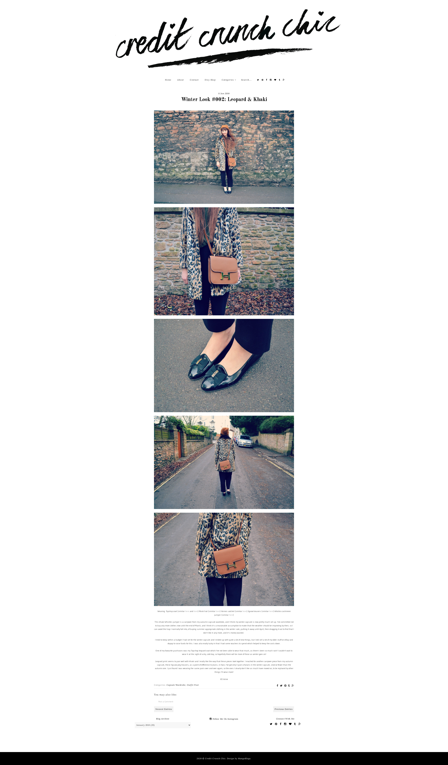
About (180, 80)
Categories (228, 80)
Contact (194, 80)
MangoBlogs (244, 758)
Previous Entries (284, 709)
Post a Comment (165, 701)
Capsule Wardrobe (176, 685)
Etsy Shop (210, 80)
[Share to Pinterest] (285, 685)
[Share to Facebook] (277, 685)
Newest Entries (163, 709)
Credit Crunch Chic (215, 758)
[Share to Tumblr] (289, 685)
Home (168, 80)
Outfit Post (193, 685)
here (187, 611)
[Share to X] (281, 685)
